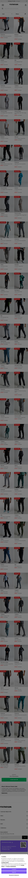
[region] (14, 866)
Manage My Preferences (14, 875)
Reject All (14, 872)
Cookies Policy (5, 862)
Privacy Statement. (11, 866)
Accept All (14, 869)
